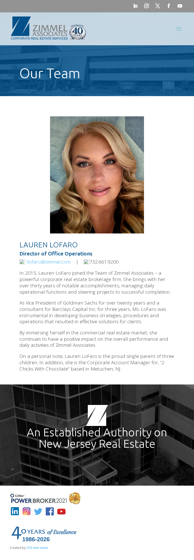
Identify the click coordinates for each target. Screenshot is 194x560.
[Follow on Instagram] (146, 5)
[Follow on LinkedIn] (135, 5)
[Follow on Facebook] (168, 5)
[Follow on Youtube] (179, 5)
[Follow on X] (157, 5)
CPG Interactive (37, 548)
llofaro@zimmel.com (49, 262)
